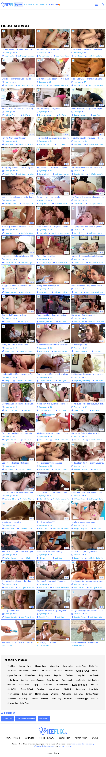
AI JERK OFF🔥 (54, 4)
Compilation (43, 174)
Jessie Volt (12, 689)
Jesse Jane (100, 322)
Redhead (81, 56)
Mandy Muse (99, 292)
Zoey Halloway (53, 680)
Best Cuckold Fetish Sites (26, 719)
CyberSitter (69, 746)
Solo (84, 204)
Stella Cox (68, 698)
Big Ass (7, 440)
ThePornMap (43, 719)
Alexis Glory (56, 698)
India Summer (64, 233)
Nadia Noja (23, 698)
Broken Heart (27, 694)
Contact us (29, 738)
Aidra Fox (102, 617)
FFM (82, 322)
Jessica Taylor (66, 499)
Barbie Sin (11, 698)
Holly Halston (44, 675)
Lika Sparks (80, 680)
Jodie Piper (81, 666)
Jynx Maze (33, 263)
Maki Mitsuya (54, 689)
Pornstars (12, 56)
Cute (47, 144)
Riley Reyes (65, 528)
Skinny (7, 351)
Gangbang (84, 351)
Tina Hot (34, 670)
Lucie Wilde (78, 694)
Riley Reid (33, 617)
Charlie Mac (65, 588)
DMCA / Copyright (13, 738)
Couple (76, 115)
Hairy (75, 56)
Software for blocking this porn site (45, 746)
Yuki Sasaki (66, 694)
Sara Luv (40, 689)
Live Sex (18, 4)
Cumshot (77, 351)
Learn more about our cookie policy (82, 744)
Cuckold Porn (7, 719)
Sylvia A (95, 670)
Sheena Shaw (40, 666)
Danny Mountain (100, 144)
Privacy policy (81, 738)
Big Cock (46, 85)
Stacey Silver (24, 684)
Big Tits (83, 85)
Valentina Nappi (81, 698)
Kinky (50, 292)
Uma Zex (11, 684)
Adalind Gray (55, 666)
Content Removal (46, 738)
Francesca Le (68, 174)
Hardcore (8, 115)
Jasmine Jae (12, 703)
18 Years (77, 499)
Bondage (7, 204)
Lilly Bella (34, 698)
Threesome (13, 351)
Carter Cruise (100, 558)
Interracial (8, 499)
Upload (95, 738)
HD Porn (52, 56)
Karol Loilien (68, 666)
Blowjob (42, 144)
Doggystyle (43, 410)
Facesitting (86, 381)
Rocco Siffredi (27, 689)
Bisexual (77, 322)
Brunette (11, 85)
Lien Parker (45, 670)
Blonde (7, 144)
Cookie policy (64, 738)
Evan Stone (28, 381)
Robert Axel (101, 499)
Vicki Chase (68, 263)
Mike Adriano (67, 292)
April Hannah (24, 670)
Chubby (76, 292)
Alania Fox (69, 670)
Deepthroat (77, 381)
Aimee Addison (37, 680)
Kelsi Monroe (65, 85)
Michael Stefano (41, 694)
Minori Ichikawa (62, 684)
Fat (81, 292)
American (42, 322)
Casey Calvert (67, 204)
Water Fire (55, 694)
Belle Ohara (24, 703)
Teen (13, 115)
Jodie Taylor (100, 56)
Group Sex (83, 263)
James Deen (31, 174)
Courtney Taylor (25, 666)
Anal (6, 56)
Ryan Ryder (94, 689)
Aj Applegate (101, 233)
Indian (46, 233)
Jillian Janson (31, 144)
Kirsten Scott (67, 680)
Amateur (76, 410)
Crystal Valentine (14, 675)
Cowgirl (16, 263)
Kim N (36, 684)
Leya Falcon (33, 292)
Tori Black (11, 666)
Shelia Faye (94, 666)
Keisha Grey (30, 675)
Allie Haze (101, 588)
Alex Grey (95, 684)
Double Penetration (18, 204)
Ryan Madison (31, 56)
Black (47, 528)
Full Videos (29, 4)
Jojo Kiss (24, 680)
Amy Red (81, 675)
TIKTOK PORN (41, 4)
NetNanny (62, 746)
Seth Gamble (32, 351)
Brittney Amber (92, 694)
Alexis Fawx (82, 670)
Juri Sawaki (94, 675)
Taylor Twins (12, 680)
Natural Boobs (44, 56)
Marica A (44, 698)
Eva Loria (69, 675)
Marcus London (34, 233)
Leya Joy (58, 675)
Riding (7, 381)
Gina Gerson (57, 670)
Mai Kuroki (11, 670)
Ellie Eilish (67, 689)
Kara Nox (48, 684)
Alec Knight (68, 56)
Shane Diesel (32, 499)
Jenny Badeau (13, 694)
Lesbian (51, 204)
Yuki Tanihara (93, 680)
